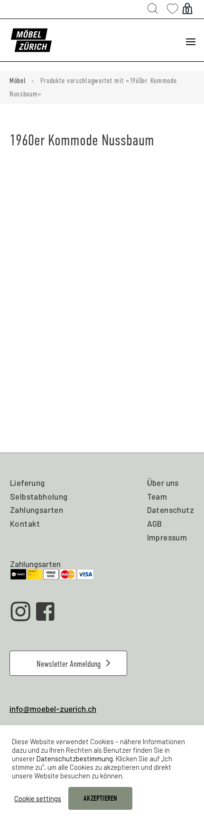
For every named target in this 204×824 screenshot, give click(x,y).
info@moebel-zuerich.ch (52, 708)
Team (157, 496)
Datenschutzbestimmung (75, 758)
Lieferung (27, 482)
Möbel (17, 80)
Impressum (167, 537)
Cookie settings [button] (37, 798)
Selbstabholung (39, 496)
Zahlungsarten (36, 509)
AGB (154, 523)
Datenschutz (170, 509)
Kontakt (25, 523)
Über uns (163, 482)
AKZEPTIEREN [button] (100, 798)
